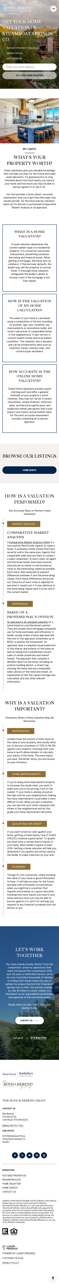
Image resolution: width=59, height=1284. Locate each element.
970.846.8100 (20, 1120)
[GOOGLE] (37, 1155)
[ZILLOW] (44, 1155)
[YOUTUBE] (29, 1155)
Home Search (29, 470)
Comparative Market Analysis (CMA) (29, 542)
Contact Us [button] (9, 1192)
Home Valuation (11, 1184)
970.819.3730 (38, 1038)
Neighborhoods (11, 1179)
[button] (29, 1020)
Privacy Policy (10, 1263)
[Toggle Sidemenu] (54, 9)
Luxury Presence (26, 1253)
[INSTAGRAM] (22, 1155)
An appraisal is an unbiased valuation (27, 622)
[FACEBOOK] (15, 1155)
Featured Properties (14, 1175)
